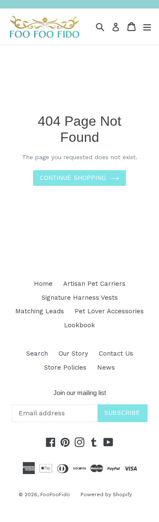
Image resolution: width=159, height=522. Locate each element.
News (106, 367)
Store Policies (65, 367)
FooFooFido (55, 494)
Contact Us (116, 353)
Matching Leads (39, 311)
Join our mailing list (79, 392)
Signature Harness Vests (80, 297)
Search (37, 353)
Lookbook (79, 325)
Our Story (73, 353)
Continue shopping (73, 178)
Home (43, 283)
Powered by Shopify (106, 494)
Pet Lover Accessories (109, 311)
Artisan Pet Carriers (94, 283)
